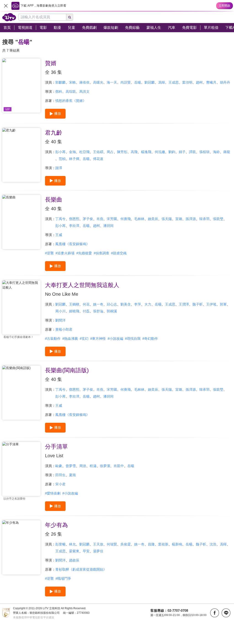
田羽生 (60, 475)
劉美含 (125, 304)
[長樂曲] (21, 222)
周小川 (60, 311)
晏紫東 (74, 551)
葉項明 (187, 82)
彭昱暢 (60, 544)
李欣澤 (74, 226)
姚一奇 (98, 304)
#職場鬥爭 (63, 578)
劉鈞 (171, 152)
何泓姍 (160, 152)
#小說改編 (115, 338)
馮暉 (161, 82)
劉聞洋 (60, 320)
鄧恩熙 (74, 219)
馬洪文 (84, 91)
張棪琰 (204, 152)
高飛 (134, 152)
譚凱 (192, 152)
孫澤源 (191, 219)
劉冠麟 (149, 82)
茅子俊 (88, 219)
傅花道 (98, 159)
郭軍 (223, 304)
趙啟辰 (74, 560)
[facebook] (214, 612)
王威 (58, 235)
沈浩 (213, 544)
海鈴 (216, 152)
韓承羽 (204, 219)
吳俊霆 (125, 544)
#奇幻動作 (150, 338)
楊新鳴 (177, 544)
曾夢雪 (71, 466)
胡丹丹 (225, 82)
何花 (86, 304)
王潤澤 (184, 304)
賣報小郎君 (63, 329)
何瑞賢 (112, 544)
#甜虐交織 (119, 253)
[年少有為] (21, 547)
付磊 (86, 311)
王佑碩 (98, 152)
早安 (86, 551)
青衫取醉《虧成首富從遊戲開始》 (81, 569)
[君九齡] (21, 155)
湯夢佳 (98, 551)
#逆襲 (49, 253)
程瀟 (93, 466)
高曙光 (98, 82)
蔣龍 (226, 152)
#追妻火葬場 (65, 253)
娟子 (182, 152)
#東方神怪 (98, 338)
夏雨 (72, 475)
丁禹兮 (60, 219)
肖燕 (99, 219)
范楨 (62, 159)
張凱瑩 (218, 219)
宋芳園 (112, 219)
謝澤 (58, 168)
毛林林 (139, 219)
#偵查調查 (101, 253)
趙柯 (199, 82)
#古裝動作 (53, 338)
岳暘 (137, 82)
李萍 (137, 304)
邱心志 (112, 304)
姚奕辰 (153, 219)
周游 (82, 466)
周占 (110, 152)
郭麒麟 (60, 82)
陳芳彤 (122, 152)
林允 (72, 544)
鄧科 (58, 91)
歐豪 (58, 466)
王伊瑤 (211, 304)
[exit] (5, 5)
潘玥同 (108, 226)
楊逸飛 (146, 152)
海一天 (112, 82)
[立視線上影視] (9, 17)
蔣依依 (84, 82)
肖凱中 (119, 466)
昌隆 (151, 544)
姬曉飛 (74, 311)
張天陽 (167, 219)
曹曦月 (211, 82)
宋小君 (60, 484)
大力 (147, 304)
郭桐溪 (112, 311)
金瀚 (72, 152)
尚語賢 (125, 82)
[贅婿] (21, 85)
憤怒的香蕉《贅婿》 (70, 101)
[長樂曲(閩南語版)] (21, 393)
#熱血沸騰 (70, 338)
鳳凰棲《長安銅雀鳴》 (72, 244)
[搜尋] (69, 17)
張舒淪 (98, 311)
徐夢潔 (105, 466)
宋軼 (72, 82)
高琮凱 (71, 91)
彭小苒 (60, 152)
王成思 (173, 82)
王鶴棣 (74, 304)
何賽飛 (125, 219)
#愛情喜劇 (53, 493)
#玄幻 (84, 338)
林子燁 (74, 159)
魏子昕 (197, 304)
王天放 (98, 544)
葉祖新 (163, 544)
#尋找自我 (133, 338)
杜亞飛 (84, 152)
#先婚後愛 (84, 253)
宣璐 (178, 219)
